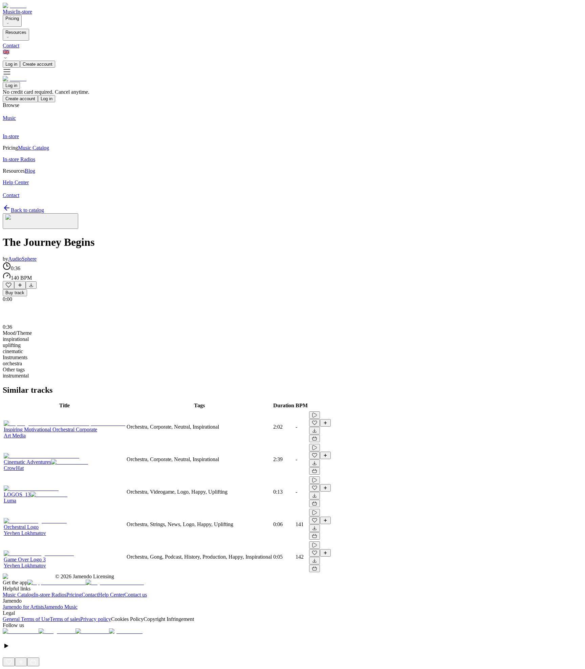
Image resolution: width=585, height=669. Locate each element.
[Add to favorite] (8, 285)
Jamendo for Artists (23, 607)
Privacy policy (95, 619)
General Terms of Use (26, 619)
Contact (11, 45)
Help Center (111, 595)
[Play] (40, 221)
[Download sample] (31, 285)
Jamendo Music (61, 607)
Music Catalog (18, 595)
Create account (37, 64)
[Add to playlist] (20, 285)
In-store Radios (50, 595)
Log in (11, 64)
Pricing (12, 18)
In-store (24, 12)
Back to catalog (27, 210)
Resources (15, 32)
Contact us (135, 595)
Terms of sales (65, 619)
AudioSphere (22, 259)
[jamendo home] (14, 5)
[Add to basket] (314, 438)
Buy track (14, 292)
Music (9, 12)
